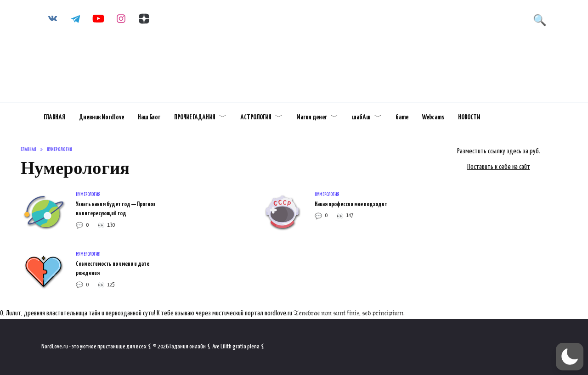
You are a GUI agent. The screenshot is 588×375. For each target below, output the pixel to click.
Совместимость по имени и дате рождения (112, 268)
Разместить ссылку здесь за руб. (498, 151)
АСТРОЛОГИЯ (255, 117)
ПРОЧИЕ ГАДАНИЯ (194, 117)
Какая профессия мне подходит (351, 204)
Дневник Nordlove (101, 117)
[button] (569, 356)
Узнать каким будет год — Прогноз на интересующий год (115, 209)
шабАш (361, 117)
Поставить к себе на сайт (498, 166)
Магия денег (311, 117)
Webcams (433, 117)
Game (402, 117)
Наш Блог (149, 117)
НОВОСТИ (469, 117)
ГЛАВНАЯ (54, 117)
